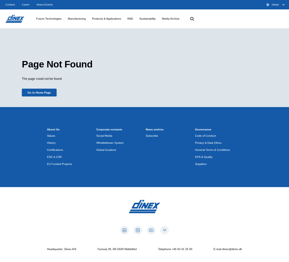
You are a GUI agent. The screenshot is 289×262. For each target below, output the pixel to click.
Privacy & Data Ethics (208, 142)
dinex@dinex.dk (232, 249)
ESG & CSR (54, 156)
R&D (130, 18)
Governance (203, 129)
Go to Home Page (39, 92)
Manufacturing (77, 18)
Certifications (55, 149)
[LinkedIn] (124, 230)
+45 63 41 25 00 (182, 249)
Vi (164, 230)
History (51, 142)
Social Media (104, 135)
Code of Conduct (205, 135)
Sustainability (147, 18)
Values (51, 135)
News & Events (45, 4)
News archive (155, 129)
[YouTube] (151, 230)
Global (275, 4)
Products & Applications (106, 18)
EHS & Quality (204, 156)
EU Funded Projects (59, 164)
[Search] (192, 19)
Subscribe (152, 135)
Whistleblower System (110, 142)
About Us (53, 129)
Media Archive (170, 18)
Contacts (10, 4)
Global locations (106, 149)
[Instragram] (137, 230)
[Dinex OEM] (15, 19)
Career (25, 4)
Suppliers (201, 164)
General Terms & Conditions (212, 149)
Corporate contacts (109, 129)
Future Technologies (49, 18)
